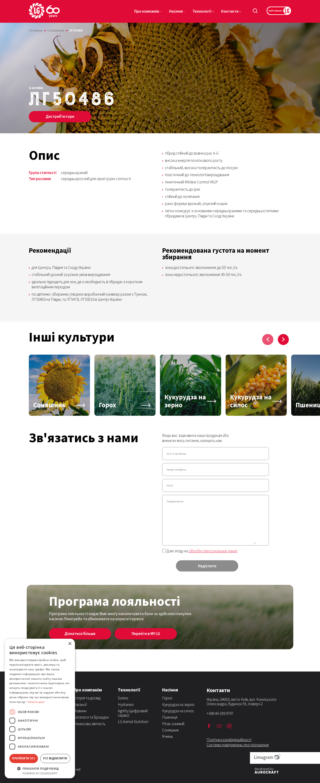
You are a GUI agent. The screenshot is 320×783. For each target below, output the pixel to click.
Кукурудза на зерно (178, 704)
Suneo (123, 698)
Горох (167, 698)
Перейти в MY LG (146, 633)
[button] (39, 768)
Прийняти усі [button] (23, 758)
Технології (202, 11)
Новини (79, 710)
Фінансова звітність (89, 723)
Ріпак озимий (173, 723)
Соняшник (170, 730)
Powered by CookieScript (39, 773)
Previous (267, 339)
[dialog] (40, 708)
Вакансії (80, 704)
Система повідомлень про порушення (238, 744)
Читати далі (36, 702)
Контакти (229, 11)
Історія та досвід (86, 698)
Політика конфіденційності (229, 739)
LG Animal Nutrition (133, 721)
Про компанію (146, 11)
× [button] (69, 644)
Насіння (176, 11)
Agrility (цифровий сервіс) (133, 713)
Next (283, 339)
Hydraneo (126, 704)
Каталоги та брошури (91, 717)
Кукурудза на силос (178, 710)
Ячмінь (167, 736)
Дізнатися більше (80, 633)
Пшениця (169, 717)
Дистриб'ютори (60, 116)
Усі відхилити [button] (55, 758)
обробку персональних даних (213, 550)
